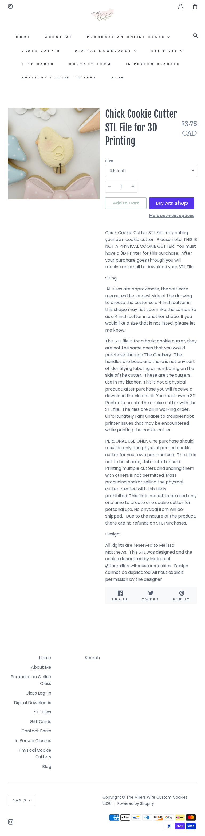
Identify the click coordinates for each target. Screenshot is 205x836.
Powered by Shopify (135, 803)
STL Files (165, 51)
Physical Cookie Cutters (59, 78)
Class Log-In (40, 51)
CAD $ (20, 800)
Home (23, 37)
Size (109, 161)
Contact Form (90, 64)
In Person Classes (153, 64)
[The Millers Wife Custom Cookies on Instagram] (10, 822)
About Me (59, 37)
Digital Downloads (104, 51)
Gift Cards (37, 64)
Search (92, 658)
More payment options (171, 215)
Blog (118, 78)
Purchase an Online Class (127, 37)
